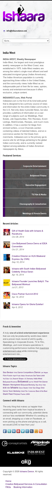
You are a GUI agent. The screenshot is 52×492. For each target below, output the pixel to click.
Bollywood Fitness (38, 175)
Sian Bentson (8, 372)
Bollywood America (10, 382)
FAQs (8, 486)
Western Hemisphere (11, 384)
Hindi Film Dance (41, 381)
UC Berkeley (28, 379)
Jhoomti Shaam (18, 378)
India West (38, 378)
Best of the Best (41, 391)
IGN (8, 388)
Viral (15, 372)
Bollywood (23, 381)
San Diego (36, 388)
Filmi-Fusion (8, 375)
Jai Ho (31, 382)
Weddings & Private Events (34, 213)
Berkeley (16, 391)
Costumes (31, 391)
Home (8, 480)
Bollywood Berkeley (28, 385)
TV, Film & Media (38, 194)
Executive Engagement (36, 185)
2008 (43, 375)
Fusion (23, 394)
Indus (23, 375)
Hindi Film (24, 391)
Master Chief (27, 388)
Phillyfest (16, 394)
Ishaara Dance (27, 471)
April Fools (16, 375)
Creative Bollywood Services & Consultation (26, 483)
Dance (37, 372)
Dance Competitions (26, 372)
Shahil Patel (8, 394)
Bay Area (39, 385)
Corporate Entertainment (34, 166)
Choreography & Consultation (32, 203)
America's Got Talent (33, 375)
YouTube (6, 379)
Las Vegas (44, 372)
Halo (44, 385)
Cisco (21, 388)
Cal (11, 379)
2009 (28, 394)
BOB (4, 388)
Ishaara (14, 387)
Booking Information (23, 486)
